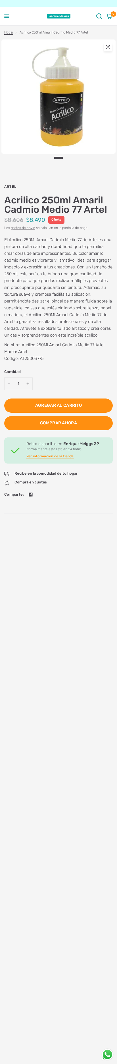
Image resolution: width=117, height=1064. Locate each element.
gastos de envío (23, 228)
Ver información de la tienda (50, 456)
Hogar (8, 32)
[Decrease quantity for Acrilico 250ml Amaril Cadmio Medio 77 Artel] (9, 384)
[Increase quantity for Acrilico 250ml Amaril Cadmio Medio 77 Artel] (27, 384)
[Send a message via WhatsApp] (107, 1054)
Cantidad (12, 372)
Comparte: (14, 494)
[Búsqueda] (99, 16)
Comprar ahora (58, 422)
